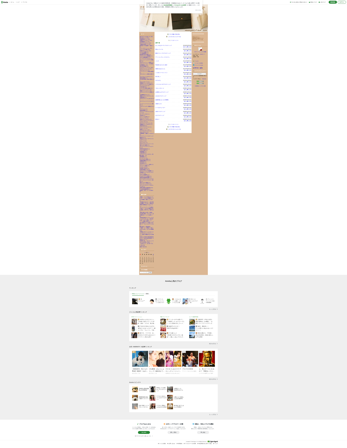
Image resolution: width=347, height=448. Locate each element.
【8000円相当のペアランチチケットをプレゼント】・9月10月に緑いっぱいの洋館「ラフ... (147, 219)
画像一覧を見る (143, 246)
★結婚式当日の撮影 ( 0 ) (145, 54)
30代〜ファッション (136, 316)
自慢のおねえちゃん (160, 68)
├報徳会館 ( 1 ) (143, 97)
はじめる (144, 432)
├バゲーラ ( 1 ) (143, 139)
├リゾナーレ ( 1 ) (143, 158)
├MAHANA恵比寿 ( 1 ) (145, 148)
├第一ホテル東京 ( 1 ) (144, 145)
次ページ (175, 40)
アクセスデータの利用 (190, 443)
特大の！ (157, 119)
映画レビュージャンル (138, 293)
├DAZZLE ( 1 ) (143, 161)
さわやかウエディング (160, 96)
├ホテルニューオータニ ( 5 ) (146, 123)
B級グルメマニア (164, 316)
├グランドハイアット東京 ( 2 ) (146, 164)
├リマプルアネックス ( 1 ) (145, 130)
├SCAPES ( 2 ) (143, 163)
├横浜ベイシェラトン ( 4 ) (145, 90)
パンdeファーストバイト (161, 72)
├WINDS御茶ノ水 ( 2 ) (145, 169)
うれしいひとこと (159, 88)
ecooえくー (202, 54)
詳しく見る (173, 432)
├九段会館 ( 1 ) (143, 152)
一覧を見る (142, 245)
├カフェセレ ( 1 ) (143, 142)
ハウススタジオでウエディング (163, 84)
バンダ (157, 61)
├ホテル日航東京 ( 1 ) (144, 174)
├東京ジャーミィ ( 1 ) (144, 129)
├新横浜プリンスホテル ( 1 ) (146, 83)
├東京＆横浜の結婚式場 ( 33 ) (146, 187)
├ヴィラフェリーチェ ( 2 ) (145, 89)
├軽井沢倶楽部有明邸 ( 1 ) (145, 177)
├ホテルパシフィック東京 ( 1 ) (146, 62)
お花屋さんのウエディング (161, 92)
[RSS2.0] (200, 84)
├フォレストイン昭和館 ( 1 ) (146, 55)
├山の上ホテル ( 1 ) (144, 132)
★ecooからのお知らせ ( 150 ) (146, 36)
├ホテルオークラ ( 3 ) (144, 70)
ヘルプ (216, 443)
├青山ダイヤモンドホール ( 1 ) (146, 138)
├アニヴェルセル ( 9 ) (144, 85)
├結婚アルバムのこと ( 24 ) (146, 40)
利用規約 (180, 443)
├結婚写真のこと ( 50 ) (145, 39)
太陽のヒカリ (158, 103)
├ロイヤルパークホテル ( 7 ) (146, 76)
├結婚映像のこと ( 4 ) (144, 41)
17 (185, 47)
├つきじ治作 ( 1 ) (143, 150)
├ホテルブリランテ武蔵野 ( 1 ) (146, 170)
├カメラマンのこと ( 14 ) (145, 43)
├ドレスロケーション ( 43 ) (146, 48)
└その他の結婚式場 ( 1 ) (145, 189)
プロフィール (197, 51)
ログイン (341, 2)
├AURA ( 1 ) (142, 115)
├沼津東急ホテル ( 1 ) (144, 94)
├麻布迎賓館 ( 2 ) (143, 110)
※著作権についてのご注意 (200, 85)
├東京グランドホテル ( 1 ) (145, 119)
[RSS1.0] (200, 82)
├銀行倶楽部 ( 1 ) (143, 77)
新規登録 (332, 2)
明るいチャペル (159, 49)
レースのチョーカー (160, 107)
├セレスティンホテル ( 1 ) (145, 183)
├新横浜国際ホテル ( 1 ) (145, 160)
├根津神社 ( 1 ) (143, 156)
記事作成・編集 (197, 68)
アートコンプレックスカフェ (162, 57)
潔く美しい (158, 76)
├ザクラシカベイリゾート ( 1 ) (146, 143)
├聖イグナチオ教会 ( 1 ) (145, 182)
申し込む (203, 432)
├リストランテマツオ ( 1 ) (145, 127)
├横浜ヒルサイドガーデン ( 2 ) (146, 96)
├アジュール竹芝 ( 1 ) (144, 116)
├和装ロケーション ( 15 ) (145, 50)
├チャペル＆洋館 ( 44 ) (145, 49)
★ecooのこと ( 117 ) (144, 37)
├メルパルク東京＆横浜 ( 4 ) (146, 88)
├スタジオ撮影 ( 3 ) (144, 52)
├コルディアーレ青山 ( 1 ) (145, 176)
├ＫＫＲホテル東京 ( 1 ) (145, 159)
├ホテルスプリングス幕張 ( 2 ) (146, 84)
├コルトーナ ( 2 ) (143, 128)
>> (148, 252)
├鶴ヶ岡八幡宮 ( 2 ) (144, 66)
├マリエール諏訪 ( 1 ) (144, 165)
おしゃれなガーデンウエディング (163, 45)
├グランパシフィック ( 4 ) (145, 68)
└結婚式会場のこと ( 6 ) (145, 44)
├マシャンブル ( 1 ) (144, 117)
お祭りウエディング (160, 111)
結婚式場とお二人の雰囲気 (161, 99)
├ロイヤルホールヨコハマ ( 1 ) (146, 178)
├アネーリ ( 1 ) (143, 141)
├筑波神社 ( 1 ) (143, 151)
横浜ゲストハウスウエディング (163, 53)
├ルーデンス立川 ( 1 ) (144, 114)
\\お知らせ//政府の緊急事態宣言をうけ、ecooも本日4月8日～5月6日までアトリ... (147, 238)
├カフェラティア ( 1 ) (144, 81)
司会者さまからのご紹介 (161, 65)
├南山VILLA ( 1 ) (143, 125)
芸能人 (147, 293)
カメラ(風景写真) (193, 316)
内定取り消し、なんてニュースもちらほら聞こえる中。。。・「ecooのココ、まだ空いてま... (147, 242)
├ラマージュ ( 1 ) (143, 108)
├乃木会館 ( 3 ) (143, 86)
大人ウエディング (159, 115)
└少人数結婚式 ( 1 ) (144, 53)
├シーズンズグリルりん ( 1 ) (146, 58)
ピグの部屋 (203, 51)
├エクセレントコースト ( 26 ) (146, 67)
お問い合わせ (172, 443)
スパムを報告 (162, 443)
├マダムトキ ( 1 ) (143, 167)
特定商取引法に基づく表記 (205, 443)
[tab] (138, 294)
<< (145, 252)
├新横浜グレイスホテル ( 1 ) (146, 124)
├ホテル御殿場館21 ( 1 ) (145, 57)
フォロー (199, 73)
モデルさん (158, 80)
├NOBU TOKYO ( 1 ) (144, 168)
